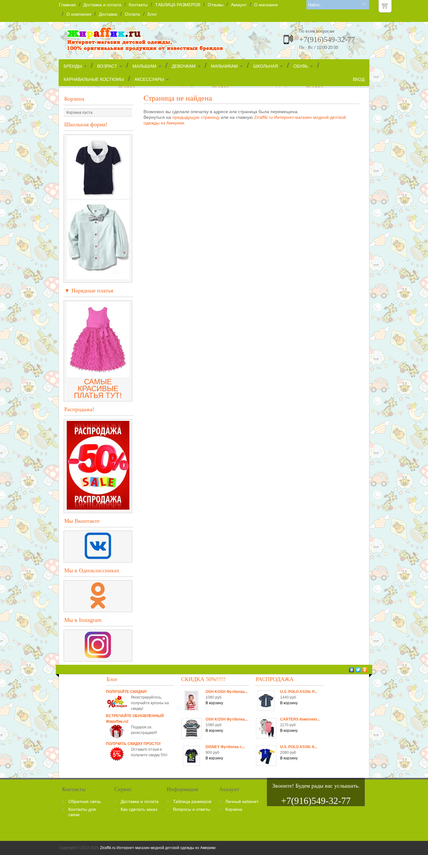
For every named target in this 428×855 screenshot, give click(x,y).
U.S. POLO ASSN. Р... (298, 692)
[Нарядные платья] (98, 374)
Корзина (74, 99)
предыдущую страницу (196, 117)
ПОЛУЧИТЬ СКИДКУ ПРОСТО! (133, 744)
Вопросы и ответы (191, 809)
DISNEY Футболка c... (225, 747)
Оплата (132, 14)
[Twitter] (358, 670)
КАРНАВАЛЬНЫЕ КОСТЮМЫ (94, 79)
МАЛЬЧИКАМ (224, 66)
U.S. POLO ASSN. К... (298, 747)
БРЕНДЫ (73, 66)
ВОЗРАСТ (107, 66)
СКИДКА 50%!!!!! (203, 679)
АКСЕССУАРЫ (149, 79)
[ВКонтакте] (351, 670)
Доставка (108, 14)
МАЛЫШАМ (144, 66)
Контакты (138, 4)
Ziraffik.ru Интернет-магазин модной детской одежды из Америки (158, 848)
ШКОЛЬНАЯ (265, 66)
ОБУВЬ (300, 66)
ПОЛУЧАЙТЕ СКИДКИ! (126, 692)
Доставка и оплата (102, 4)
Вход (358, 79)
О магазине (266, 4)
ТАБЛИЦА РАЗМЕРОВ (177, 4)
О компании (78, 14)
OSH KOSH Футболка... (227, 692)
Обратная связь (84, 801)
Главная (67, 4)
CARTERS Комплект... (300, 719)
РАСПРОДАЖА (275, 679)
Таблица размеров (192, 801)
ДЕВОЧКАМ (184, 66)
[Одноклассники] (365, 670)
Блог (152, 14)
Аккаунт (239, 4)
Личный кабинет (241, 801)
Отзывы (215, 4)
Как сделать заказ (139, 809)
